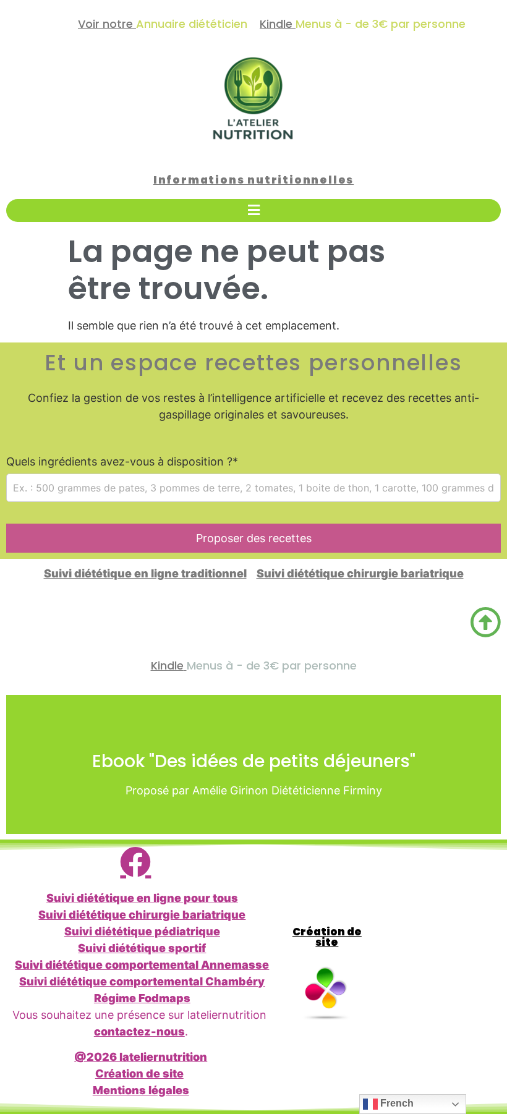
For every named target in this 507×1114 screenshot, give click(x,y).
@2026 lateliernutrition (140, 1056)
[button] (253, 210)
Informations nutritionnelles (253, 179)
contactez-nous (139, 1031)
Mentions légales (141, 1090)
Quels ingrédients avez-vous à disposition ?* (122, 461)
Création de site (139, 1073)
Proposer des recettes (254, 538)
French (396, 1103)
